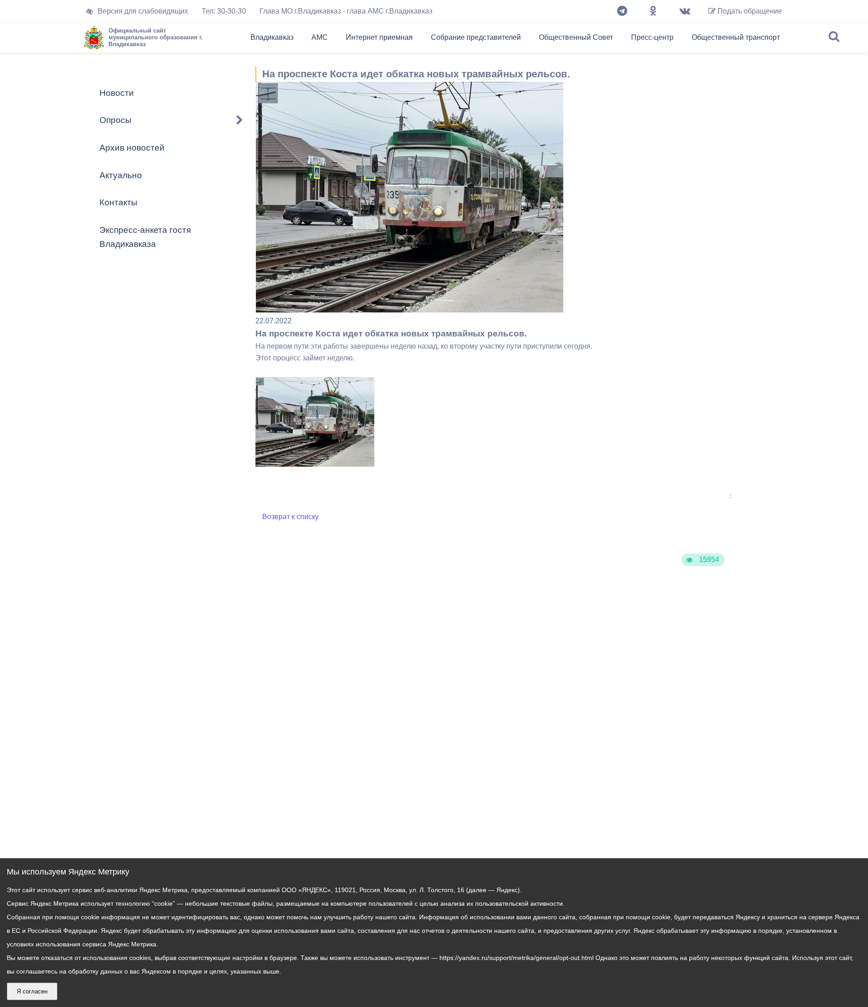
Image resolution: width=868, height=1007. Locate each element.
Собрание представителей (476, 37)
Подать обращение (749, 11)
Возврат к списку (290, 516)
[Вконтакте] (685, 11)
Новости (116, 93)
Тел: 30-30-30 (224, 11)
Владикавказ (271, 37)
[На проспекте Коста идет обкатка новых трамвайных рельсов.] (314, 464)
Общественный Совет (576, 37)
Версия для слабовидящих (143, 11)
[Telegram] (622, 11)
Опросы (115, 120)
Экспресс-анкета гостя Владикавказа (145, 237)
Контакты (118, 202)
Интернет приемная (379, 37)
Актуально (120, 175)
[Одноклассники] (653, 11)
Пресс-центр (652, 37)
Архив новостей (132, 147)
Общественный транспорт (736, 37)
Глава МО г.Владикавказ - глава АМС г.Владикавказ (345, 11)
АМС (319, 37)
